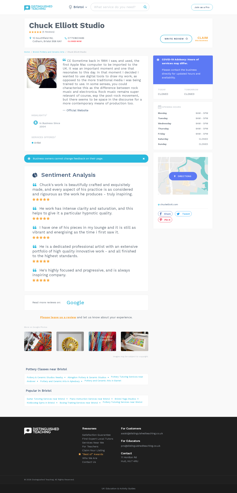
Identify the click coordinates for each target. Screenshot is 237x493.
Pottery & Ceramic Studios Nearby (45, 377)
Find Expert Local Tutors (97, 438)
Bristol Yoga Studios (125, 398)
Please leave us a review (58, 317)
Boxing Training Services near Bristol (79, 402)
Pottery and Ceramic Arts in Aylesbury (60, 381)
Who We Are (89, 458)
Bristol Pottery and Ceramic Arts (48, 52)
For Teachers (90, 446)
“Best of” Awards (92, 454)
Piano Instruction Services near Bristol (90, 398)
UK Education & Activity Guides (118, 488)
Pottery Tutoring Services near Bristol (122, 402)
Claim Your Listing (93, 450)
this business (201, 39)
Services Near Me (93, 442)
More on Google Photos (35, 327)
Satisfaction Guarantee (96, 434)
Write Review (174, 38)
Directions (184, 176)
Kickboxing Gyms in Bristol (41, 402)
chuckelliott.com (169, 204)
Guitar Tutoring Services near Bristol (46, 398)
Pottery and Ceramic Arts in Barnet (102, 380)
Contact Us (89, 461)
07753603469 (76, 38)
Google (75, 302)
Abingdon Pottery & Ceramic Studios (87, 377)
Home (27, 52)
